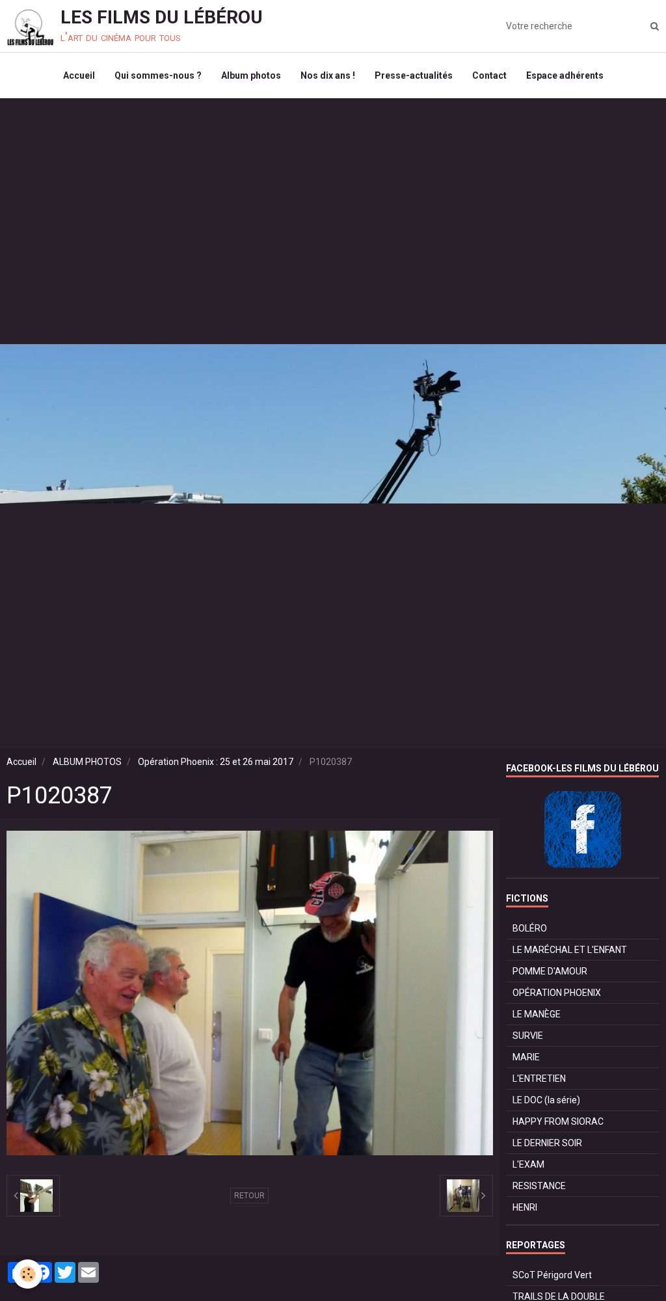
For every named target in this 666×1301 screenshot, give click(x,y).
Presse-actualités (414, 75)
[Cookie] (27, 1274)
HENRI (525, 1207)
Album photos (251, 75)
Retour (249, 1195)
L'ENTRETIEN (539, 1078)
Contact (489, 75)
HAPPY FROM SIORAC (558, 1121)
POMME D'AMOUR (550, 971)
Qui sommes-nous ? (158, 75)
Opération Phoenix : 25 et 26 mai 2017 (215, 762)
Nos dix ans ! (327, 75)
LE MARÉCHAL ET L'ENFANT (570, 950)
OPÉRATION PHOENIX (557, 992)
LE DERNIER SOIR (547, 1143)
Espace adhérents (565, 75)
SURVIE (528, 1035)
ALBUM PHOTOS (87, 762)
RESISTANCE (539, 1186)
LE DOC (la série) (546, 1100)
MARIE (526, 1057)
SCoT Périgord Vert (552, 1275)
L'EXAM (528, 1164)
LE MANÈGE (537, 1014)
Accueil (79, 75)
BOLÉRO (530, 928)
